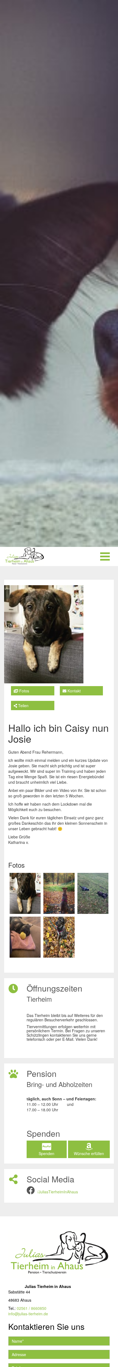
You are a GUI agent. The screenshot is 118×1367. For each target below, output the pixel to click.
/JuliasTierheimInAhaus (57, 1191)
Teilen (23, 705)
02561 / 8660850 (31, 1308)
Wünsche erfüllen (89, 1153)
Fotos (23, 690)
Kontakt (73, 690)
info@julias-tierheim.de (28, 1313)
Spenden (46, 1153)
